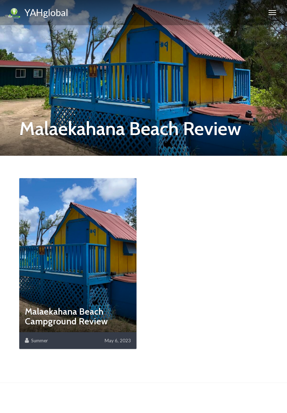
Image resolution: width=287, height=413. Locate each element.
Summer (39, 340)
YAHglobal (44, 12)
